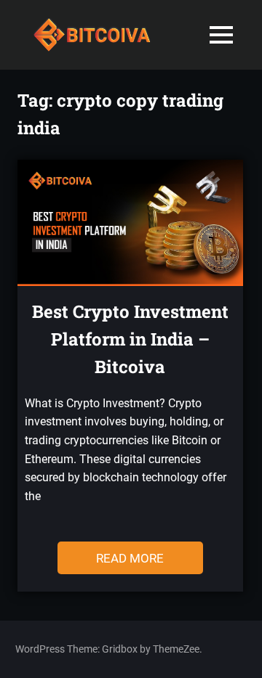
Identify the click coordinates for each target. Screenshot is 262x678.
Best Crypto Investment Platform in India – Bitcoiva (130, 339)
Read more (130, 558)
